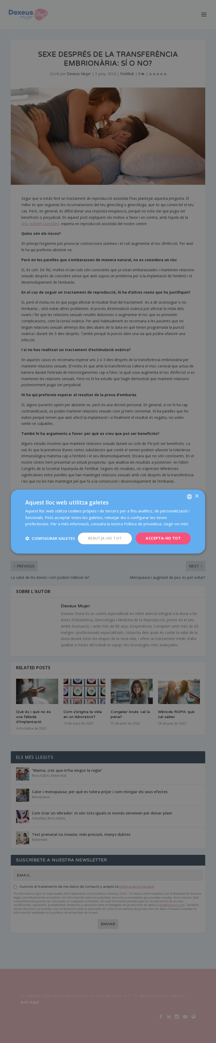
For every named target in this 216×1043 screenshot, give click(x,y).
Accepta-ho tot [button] (163, 538)
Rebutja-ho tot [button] (105, 538)
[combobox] (189, 496)
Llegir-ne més (175, 524)
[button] (50, 538)
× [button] (197, 496)
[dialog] (108, 521)
